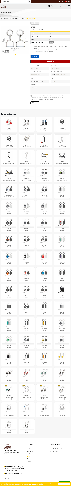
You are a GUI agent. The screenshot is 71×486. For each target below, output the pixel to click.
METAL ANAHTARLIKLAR (17, 18)
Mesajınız (33, 84)
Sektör (28, 454)
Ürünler (6, 18)
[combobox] (53, 74)
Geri (35, 23)
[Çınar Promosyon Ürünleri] (3, 6)
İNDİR (51, 42)
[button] (14, 54)
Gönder (34, 103)
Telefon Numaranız (56, 72)
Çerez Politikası (54, 451)
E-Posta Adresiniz (35, 72)
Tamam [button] (64, 483)
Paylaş (35, 56)
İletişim (29, 461)
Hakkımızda (30, 451)
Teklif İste (50, 61)
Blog (28, 459)
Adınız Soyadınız (56, 66)
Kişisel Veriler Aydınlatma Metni (58, 449)
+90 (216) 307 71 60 (11, 471)
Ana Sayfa (29, 449)
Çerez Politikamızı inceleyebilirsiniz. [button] (34, 484)
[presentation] (3, 40)
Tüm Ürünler (6, 13)
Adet (52, 78)
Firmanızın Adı (34, 66)
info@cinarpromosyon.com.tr (58, 6)
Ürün (31, 78)
